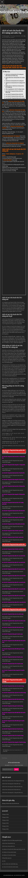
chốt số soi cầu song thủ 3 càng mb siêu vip (12, 792)
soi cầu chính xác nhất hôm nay (9, 864)
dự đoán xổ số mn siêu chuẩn (9, 852)
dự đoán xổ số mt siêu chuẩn (9, 855)
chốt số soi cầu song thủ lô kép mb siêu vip (12, 786)
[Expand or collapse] (24, 71)
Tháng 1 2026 (5, 829)
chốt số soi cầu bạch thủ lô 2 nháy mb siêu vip (13, 780)
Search (16, 769)
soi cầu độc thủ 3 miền (9, 37)
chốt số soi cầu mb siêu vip (15, 750)
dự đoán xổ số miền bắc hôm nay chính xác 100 (13, 849)
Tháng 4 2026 (5, 820)
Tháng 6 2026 (5, 814)
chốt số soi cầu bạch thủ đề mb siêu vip (11, 789)
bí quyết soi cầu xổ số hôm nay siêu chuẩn (12, 840)
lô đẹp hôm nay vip (6, 858)
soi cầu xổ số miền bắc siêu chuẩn (10, 867)
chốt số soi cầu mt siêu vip (8, 846)
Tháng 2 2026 (5, 826)
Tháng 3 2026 (5, 823)
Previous (4, 758)
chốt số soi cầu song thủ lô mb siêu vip (11, 783)
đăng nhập (12, 765)
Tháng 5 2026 (5, 817)
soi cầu (3, 861)
